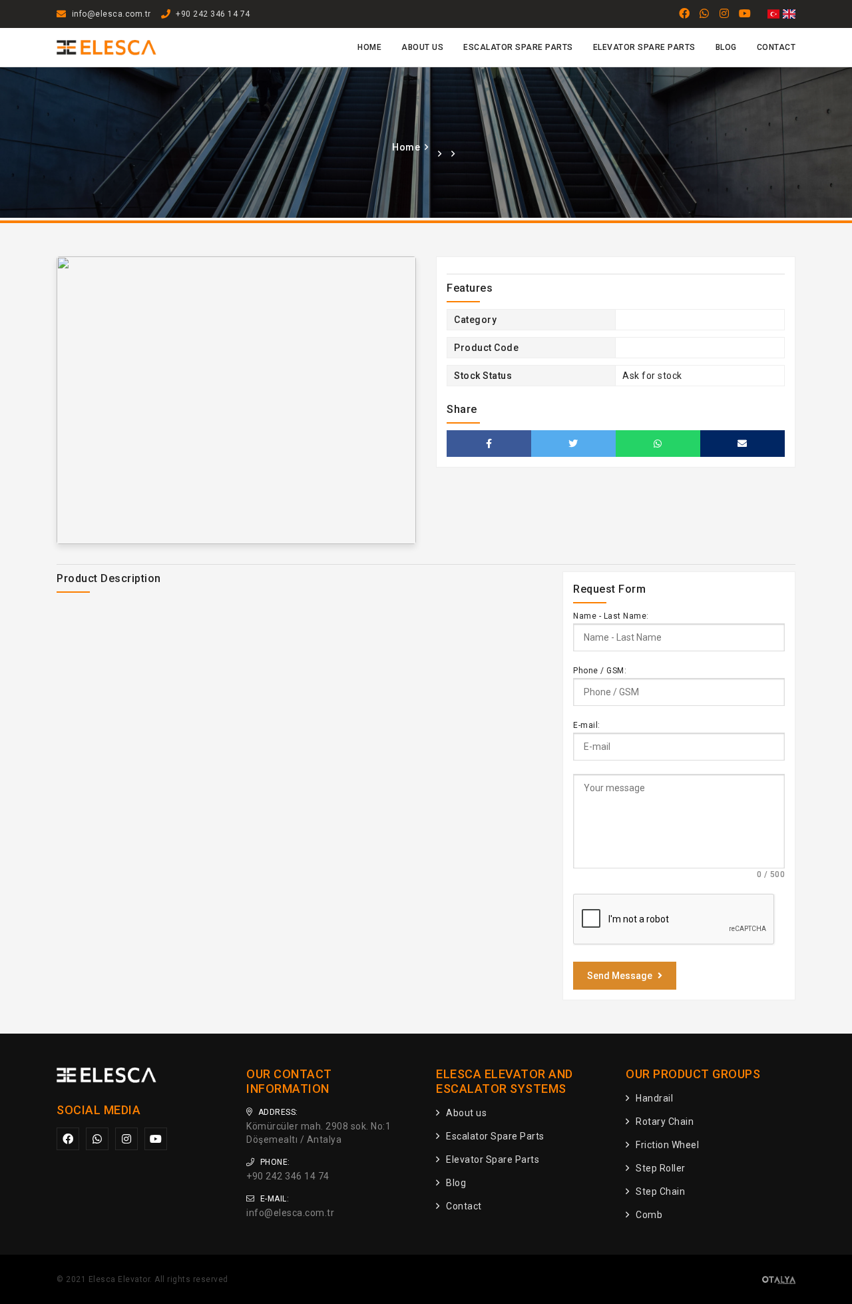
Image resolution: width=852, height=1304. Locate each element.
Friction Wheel (667, 1145)
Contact (776, 47)
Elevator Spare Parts (644, 47)
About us (422, 47)
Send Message (619, 975)
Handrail (654, 1098)
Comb (649, 1214)
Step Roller (661, 1168)
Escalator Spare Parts (518, 47)
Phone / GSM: (599, 670)
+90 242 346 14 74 (213, 14)
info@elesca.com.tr (111, 14)
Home (369, 47)
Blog (726, 47)
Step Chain (660, 1191)
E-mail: (586, 725)
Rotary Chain (665, 1121)
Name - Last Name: (611, 616)
